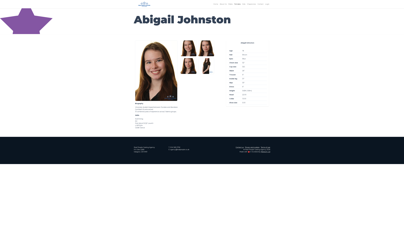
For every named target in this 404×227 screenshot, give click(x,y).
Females (237, 4)
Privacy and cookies (252, 147)
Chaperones (251, 4)
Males (230, 4)
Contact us (240, 147)
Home (215, 4)
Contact (260, 4)
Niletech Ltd (265, 152)
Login (267, 4)
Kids (243, 4)
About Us (223, 4)
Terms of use (265, 147)
